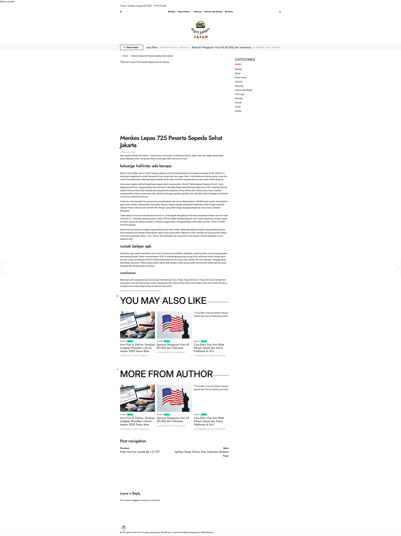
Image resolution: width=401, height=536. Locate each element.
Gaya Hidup (183, 11)
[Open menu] (121, 12)
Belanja (171, 11)
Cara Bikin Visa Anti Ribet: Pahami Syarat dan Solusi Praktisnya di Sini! (209, 348)
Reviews (229, 11)
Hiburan (198, 11)
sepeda (158, 291)
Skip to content (7, 1)
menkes (139, 291)
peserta (146, 291)
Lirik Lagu (239, 94)
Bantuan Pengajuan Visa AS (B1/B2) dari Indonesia (183, 47)
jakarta (126, 291)
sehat (152, 291)
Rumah (238, 102)
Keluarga (239, 86)
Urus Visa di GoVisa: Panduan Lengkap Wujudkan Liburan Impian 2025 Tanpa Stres (137, 348)
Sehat (237, 106)
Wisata (238, 111)
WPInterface (207, 532)
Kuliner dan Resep (213, 11)
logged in (136, 500)
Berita (237, 73)
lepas (133, 291)
